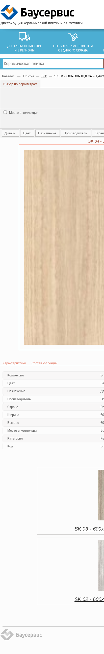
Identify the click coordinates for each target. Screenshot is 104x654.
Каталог (8, 76)
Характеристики (14, 363)
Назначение (47, 133)
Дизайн (10, 133)
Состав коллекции (45, 363)
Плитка (28, 76)
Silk (44, 76)
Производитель (76, 133)
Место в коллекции (23, 113)
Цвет (27, 133)
